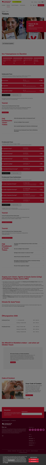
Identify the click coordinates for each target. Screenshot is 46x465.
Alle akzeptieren (33, 461)
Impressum (6, 462)
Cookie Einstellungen (33, 457)
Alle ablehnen (33, 459)
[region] (23, 459)
